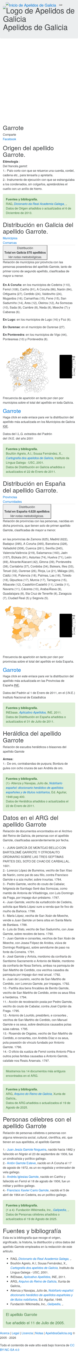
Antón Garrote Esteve (21, 1163)
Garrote (13, 410)
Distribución (25, 252)
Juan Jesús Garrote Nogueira (26, 1149)
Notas (39, 1333)
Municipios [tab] (10, 238)
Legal (15, 1333)
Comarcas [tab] (10, 242)
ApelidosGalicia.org (58, 1333)
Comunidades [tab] (12, 501)
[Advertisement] (39, 83)
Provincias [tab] (10, 497)
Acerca (4, 1333)
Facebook (9, 139)
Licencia (27, 1333)
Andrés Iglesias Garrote (23, 1176)
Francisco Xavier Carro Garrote (28, 1190)
